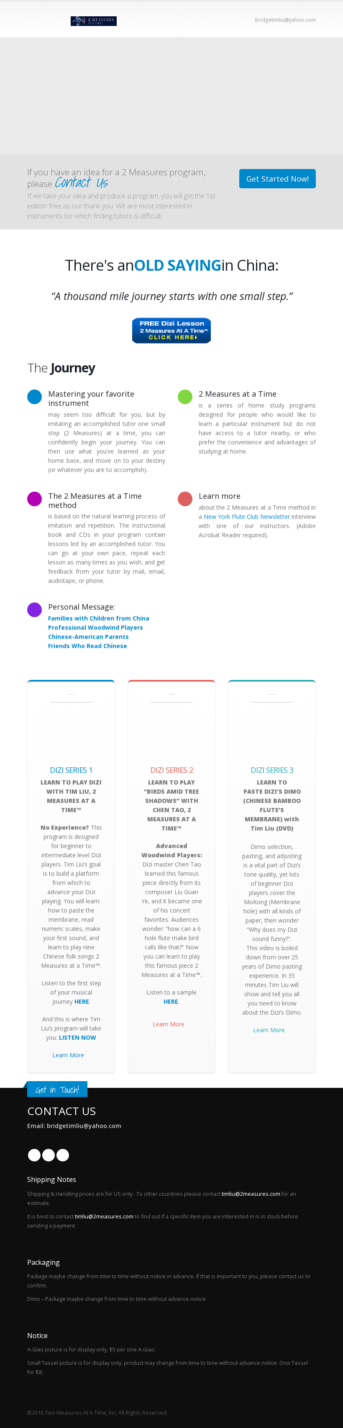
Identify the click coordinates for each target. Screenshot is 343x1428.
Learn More (68, 1055)
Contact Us (80, 182)
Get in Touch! (57, 1090)
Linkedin (62, 1155)
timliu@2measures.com (251, 1193)
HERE (81, 1001)
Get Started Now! (277, 179)
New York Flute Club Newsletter (248, 516)
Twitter (48, 1155)
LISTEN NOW (77, 1037)
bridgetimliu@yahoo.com (285, 19)
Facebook (34, 1155)
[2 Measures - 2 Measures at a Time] (94, 19)
